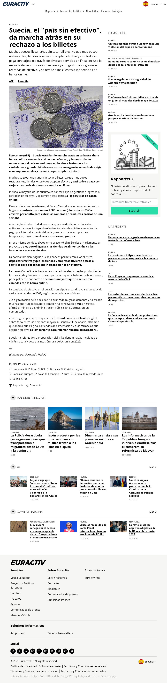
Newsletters (92, 11)
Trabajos (117, 11)
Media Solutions (20, 578)
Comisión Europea (23, 373)
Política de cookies (50, 666)
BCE (43, 369)
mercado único (94, 373)
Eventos (105, 11)
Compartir (35, 385)
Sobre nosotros (57, 578)
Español (154, 4)
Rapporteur (51, 11)
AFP (11, 81)
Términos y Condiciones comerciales (83, 671)
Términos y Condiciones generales (85, 666)
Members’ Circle (20, 615)
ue (25, 378)
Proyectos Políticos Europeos (22, 585)
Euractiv (23, 81)
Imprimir (18, 385)
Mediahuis (54, 589)
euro (66, 373)
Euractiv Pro (92, 578)
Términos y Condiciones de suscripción (34, 671)
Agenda (15, 604)
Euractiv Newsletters (60, 633)
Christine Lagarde (74, 369)
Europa (78, 373)
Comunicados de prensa (25, 609)
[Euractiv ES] (16, 4)
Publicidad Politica (59, 600)
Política (77, 11)
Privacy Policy (77, 676)
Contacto (53, 583)
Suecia (16, 378)
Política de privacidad (23, 666)
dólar (41, 373)
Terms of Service (99, 676)
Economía (65, 11)
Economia (53, 373)
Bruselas (55, 369)
